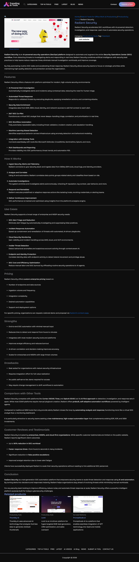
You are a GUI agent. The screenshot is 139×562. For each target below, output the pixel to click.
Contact (114, 4)
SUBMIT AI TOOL (94, 549)
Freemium (106, 36)
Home (77, 17)
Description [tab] (14, 49)
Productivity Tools (90, 36)
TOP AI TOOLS (45, 4)
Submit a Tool (127, 4)
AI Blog (76, 549)
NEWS (80, 4)
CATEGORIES (32, 4)
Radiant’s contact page (79, 313)
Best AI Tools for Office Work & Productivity (99, 17)
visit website (84, 39)
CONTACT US (108, 549)
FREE (56, 4)
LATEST (64, 4)
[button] (5, 17)
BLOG (73, 4)
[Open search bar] (24, 4)
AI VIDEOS (68, 549)
